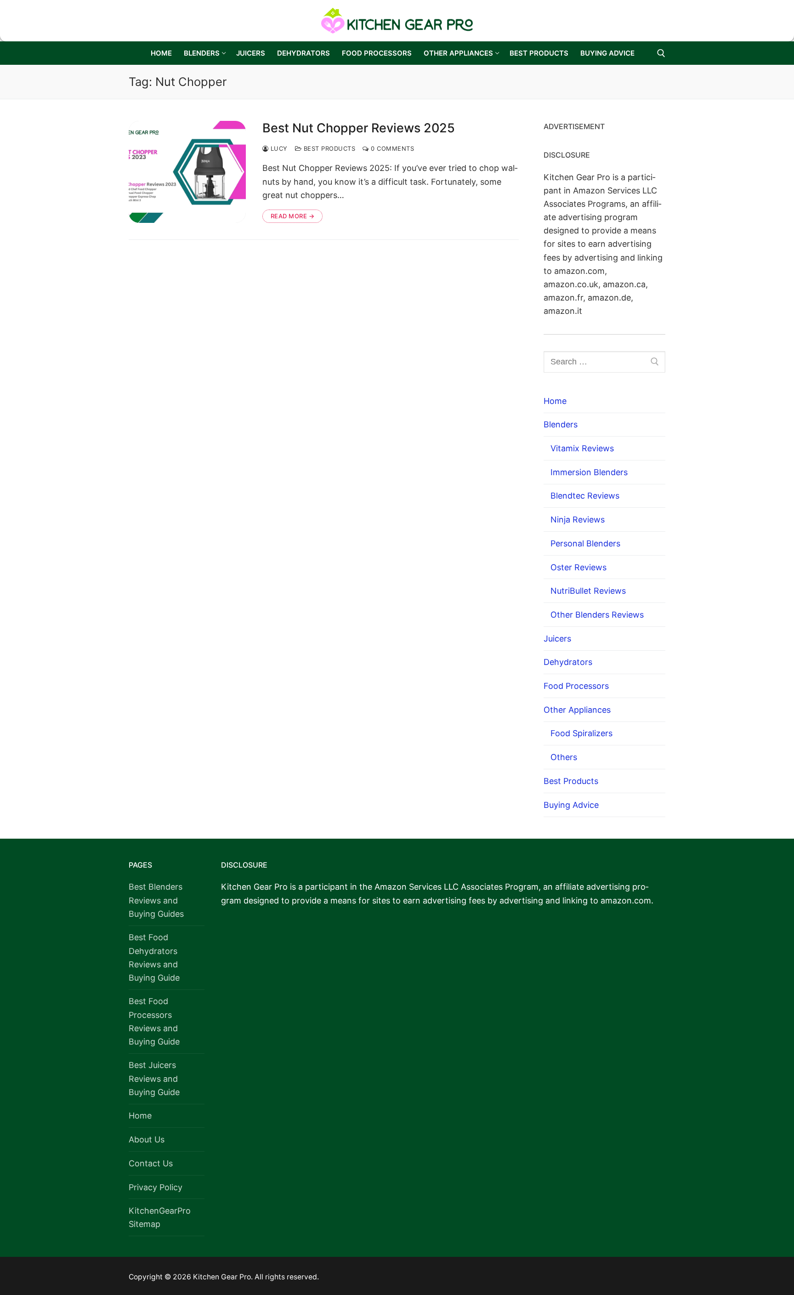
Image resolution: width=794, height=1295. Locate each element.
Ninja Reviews (577, 519)
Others (563, 757)
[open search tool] (661, 53)
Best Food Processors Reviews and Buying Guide (154, 1021)
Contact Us (151, 1163)
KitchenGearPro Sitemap (160, 1217)
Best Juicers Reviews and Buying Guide (154, 1078)
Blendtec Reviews (584, 495)
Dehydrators (568, 662)
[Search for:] (604, 362)
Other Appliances (577, 710)
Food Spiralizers (581, 733)
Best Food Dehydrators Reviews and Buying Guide (154, 957)
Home (555, 401)
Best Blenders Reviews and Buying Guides (156, 900)
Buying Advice (571, 805)
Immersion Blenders (589, 472)
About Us (146, 1139)
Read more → (293, 216)
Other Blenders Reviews (597, 614)
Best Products (328, 148)
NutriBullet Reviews (588, 591)
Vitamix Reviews (582, 448)
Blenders (561, 424)
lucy (278, 148)
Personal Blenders (585, 543)
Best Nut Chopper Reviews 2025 (358, 128)
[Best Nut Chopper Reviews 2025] (187, 172)
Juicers (557, 638)
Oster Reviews (578, 567)
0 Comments (391, 148)
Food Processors (576, 686)
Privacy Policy (155, 1187)
